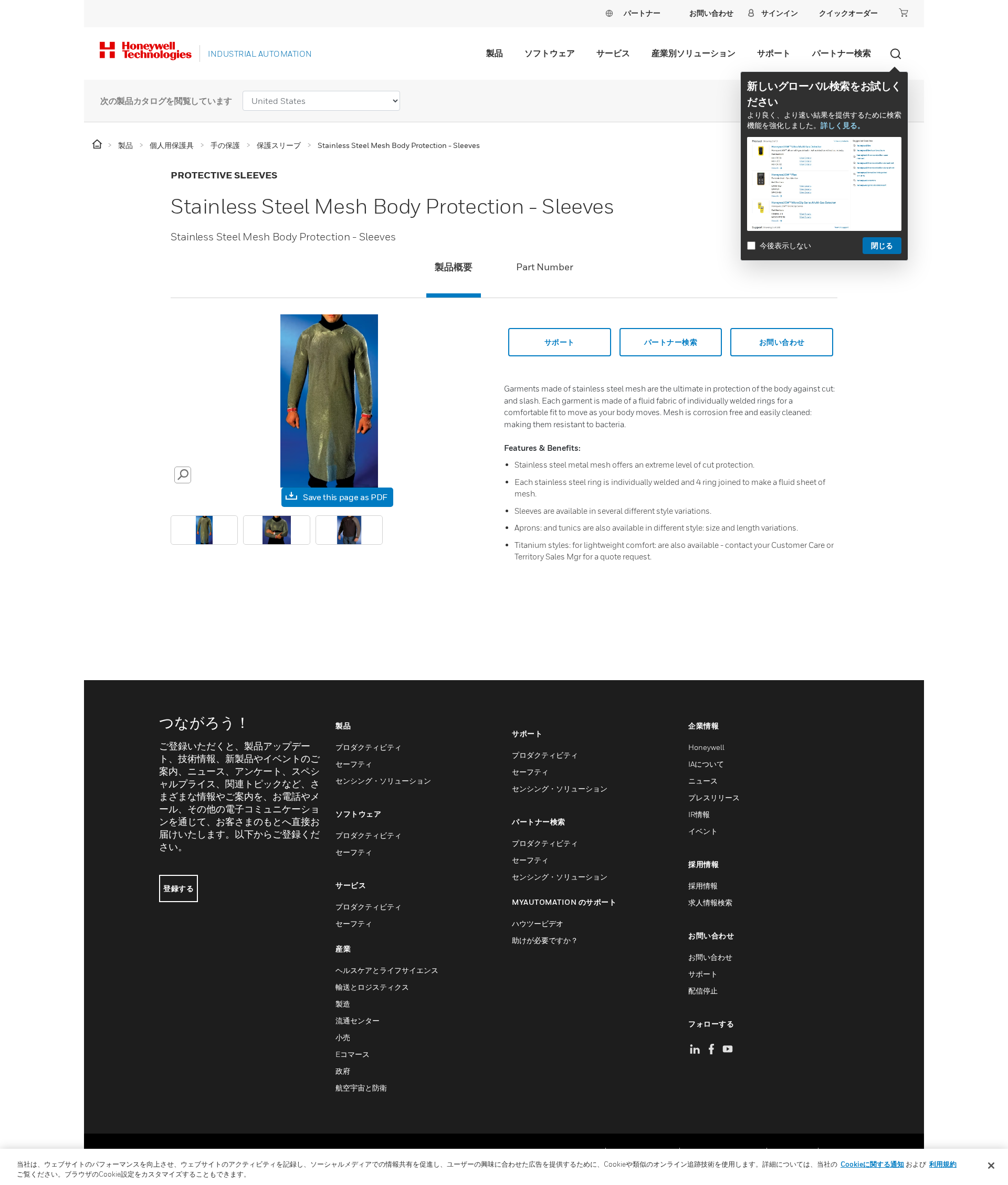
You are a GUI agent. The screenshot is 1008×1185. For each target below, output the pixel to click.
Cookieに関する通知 (872, 1164)
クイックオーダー (848, 12)
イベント (703, 831)
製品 (494, 53)
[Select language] (609, 12)
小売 (342, 1037)
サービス (613, 53)
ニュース (703, 780)
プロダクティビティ (368, 747)
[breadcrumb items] (97, 144)
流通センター (357, 1020)
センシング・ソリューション (383, 780)
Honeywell (706, 747)
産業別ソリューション (694, 53)
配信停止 (703, 990)
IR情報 (699, 814)
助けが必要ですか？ (545, 940)
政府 (342, 1070)
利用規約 (943, 1164)
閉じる (882, 245)
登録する (178, 888)
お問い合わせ (710, 957)
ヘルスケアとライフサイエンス (386, 970)
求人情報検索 (710, 902)
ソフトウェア (549, 53)
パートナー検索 (841, 53)
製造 (342, 1003)
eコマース (352, 1054)
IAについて (706, 763)
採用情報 (703, 885)
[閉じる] (991, 1165)
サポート (774, 53)
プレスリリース (714, 797)
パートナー (642, 12)
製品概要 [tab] (453, 266)
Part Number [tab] (544, 266)
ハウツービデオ (537, 923)
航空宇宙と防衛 (361, 1087)
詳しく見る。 (843, 125)
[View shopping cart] (903, 12)
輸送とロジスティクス (372, 986)
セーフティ (353, 763)
